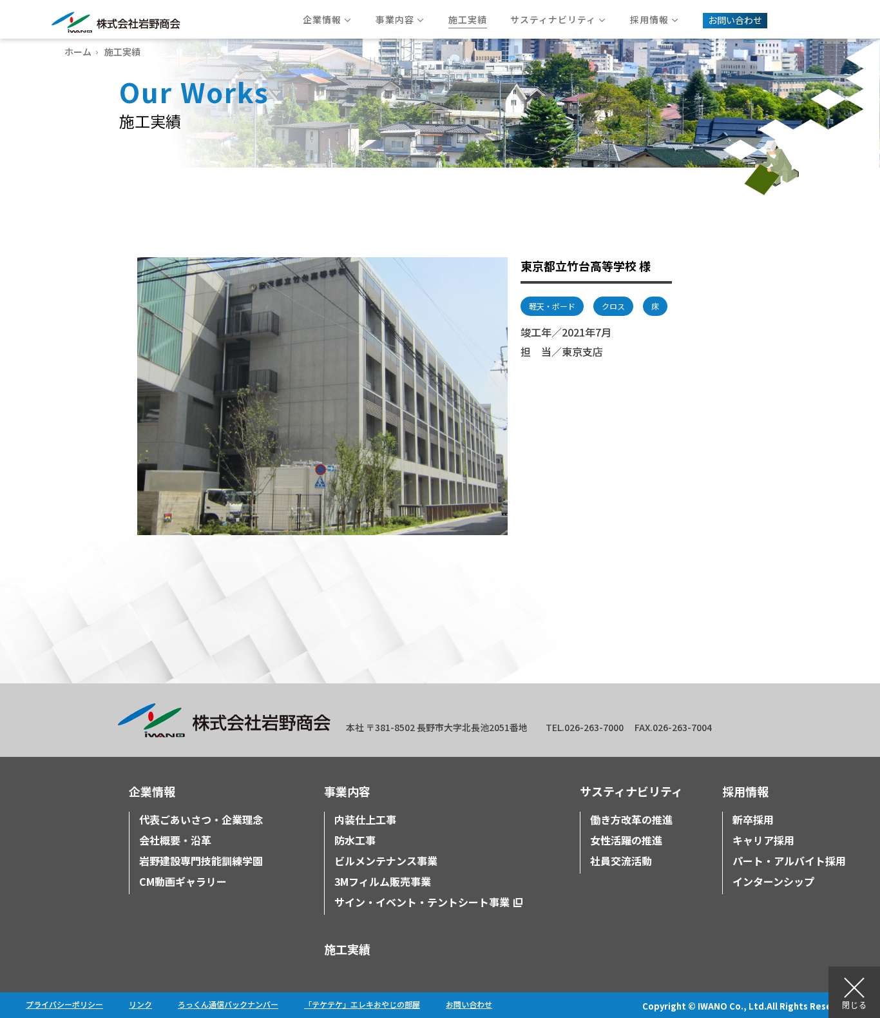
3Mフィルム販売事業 (382, 881)
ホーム (77, 51)
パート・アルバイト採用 (789, 860)
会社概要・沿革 (175, 840)
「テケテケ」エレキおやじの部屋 (362, 1004)
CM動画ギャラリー (183, 881)
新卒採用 (753, 819)
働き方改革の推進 (631, 819)
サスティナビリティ (631, 791)
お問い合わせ (469, 1004)
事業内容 (347, 791)
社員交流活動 (621, 860)
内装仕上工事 (365, 819)
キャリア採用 (763, 840)
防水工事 (355, 840)
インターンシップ (773, 881)
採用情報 (745, 791)
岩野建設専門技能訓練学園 (201, 860)
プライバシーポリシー (64, 1004)
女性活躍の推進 (626, 840)
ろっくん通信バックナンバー (228, 1004)
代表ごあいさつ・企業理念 (201, 819)
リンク (140, 1004)
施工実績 (347, 949)
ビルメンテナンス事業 (385, 860)
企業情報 (152, 791)
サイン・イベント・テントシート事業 (422, 902)
